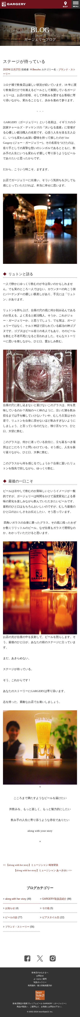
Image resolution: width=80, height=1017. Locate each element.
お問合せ (40, 976)
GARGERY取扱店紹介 (54, 898)
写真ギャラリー (40, 982)
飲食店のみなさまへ (40, 973)
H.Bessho (35, 69)
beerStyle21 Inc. (46, 1012)
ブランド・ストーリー (17, 926)
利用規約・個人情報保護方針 (40, 985)
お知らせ (10, 908)
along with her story (15, 898)
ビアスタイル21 (50, 917)
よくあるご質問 (40, 979)
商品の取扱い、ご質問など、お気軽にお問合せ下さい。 (40, 1007)
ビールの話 (11, 917)
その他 (45, 908)
